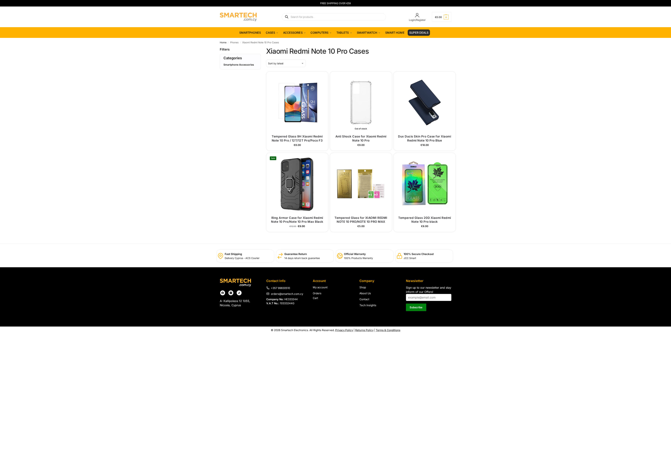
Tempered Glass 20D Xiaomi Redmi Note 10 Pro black (424, 219)
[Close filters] (221, 84)
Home (223, 42)
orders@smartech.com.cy (287, 293)
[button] (441, 17)
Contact (364, 299)
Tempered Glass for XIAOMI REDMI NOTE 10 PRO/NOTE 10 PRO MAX (361, 219)
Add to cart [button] (297, 147)
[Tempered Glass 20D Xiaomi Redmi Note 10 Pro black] (424, 184)
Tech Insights (367, 305)
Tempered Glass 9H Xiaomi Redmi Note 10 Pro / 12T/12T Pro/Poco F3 (297, 138)
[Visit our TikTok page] (239, 292)
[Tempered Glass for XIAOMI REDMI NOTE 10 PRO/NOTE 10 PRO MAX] (361, 184)
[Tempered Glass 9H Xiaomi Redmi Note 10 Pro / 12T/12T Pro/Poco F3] (297, 102)
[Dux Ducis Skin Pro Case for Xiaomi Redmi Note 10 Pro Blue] (424, 102)
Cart (315, 298)
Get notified (361, 147)
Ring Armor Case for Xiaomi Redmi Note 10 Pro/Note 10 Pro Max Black (297, 219)
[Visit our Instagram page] (230, 292)
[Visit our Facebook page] (222, 292)
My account (320, 287)
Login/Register (417, 19)
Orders (317, 293)
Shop (362, 287)
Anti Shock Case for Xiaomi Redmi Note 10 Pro (360, 138)
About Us (365, 293)
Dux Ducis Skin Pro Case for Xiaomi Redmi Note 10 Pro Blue (424, 138)
